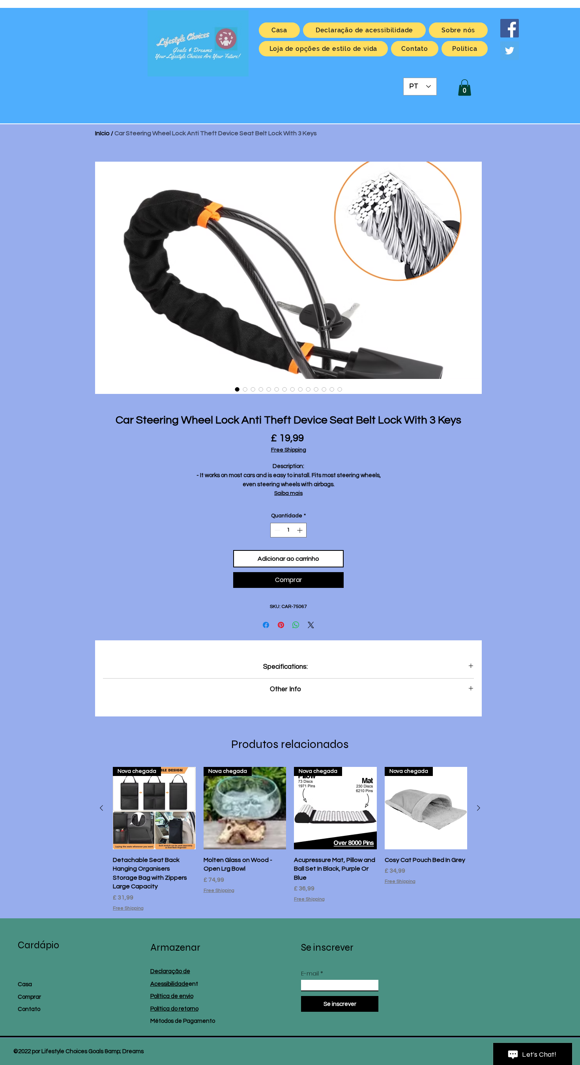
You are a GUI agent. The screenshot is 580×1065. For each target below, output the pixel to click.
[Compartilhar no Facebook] (266, 625)
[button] (464, 87)
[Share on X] (311, 625)
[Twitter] (509, 50)
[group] (290, 839)
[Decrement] (276, 530)
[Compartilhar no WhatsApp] (296, 625)
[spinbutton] (288, 530)
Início (102, 133)
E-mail (310, 973)
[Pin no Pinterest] (281, 625)
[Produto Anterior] (101, 808)
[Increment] (300, 530)
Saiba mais (288, 493)
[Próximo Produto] (478, 808)
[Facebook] (509, 28)
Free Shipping (288, 450)
